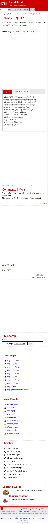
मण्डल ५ (31, 14)
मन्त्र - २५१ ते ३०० (13, 371)
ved (17, 31)
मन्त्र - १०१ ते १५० (13, 380)
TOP (43, 203)
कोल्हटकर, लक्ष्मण (12, 427)
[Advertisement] (24, 60)
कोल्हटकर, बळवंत (12, 424)
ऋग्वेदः (26, 14)
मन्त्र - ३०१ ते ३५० (13, 367)
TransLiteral (20, 517)
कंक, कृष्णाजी (11, 408)
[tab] (7, 92)
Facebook (14, 198)
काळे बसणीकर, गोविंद (13, 418)
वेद (27, 31)
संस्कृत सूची (5, 14)
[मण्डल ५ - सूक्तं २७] (34, 13)
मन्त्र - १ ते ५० (11, 387)
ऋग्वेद (23, 31)
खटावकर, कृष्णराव (12, 405)
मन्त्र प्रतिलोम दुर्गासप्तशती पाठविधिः (18, 390)
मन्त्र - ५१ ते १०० (12, 383)
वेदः (22, 14)
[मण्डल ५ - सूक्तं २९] (41, 13)
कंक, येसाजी (11, 411)
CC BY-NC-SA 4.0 (42, 519)
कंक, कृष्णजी (11, 414)
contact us (25, 509)
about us (43, 509)
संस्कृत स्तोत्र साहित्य (15, 14)
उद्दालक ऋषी (8, 265)
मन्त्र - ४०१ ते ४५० (13, 361)
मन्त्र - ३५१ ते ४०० (13, 364)
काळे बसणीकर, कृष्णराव (14, 421)
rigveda (11, 31)
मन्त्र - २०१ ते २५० (13, 374)
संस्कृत (33, 31)
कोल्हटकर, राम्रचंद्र (13, 434)
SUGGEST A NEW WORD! (38, 277)
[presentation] (8, 92)
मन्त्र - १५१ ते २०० (13, 377)
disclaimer (35, 509)
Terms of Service (24, 511)
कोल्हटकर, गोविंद (12, 430)
